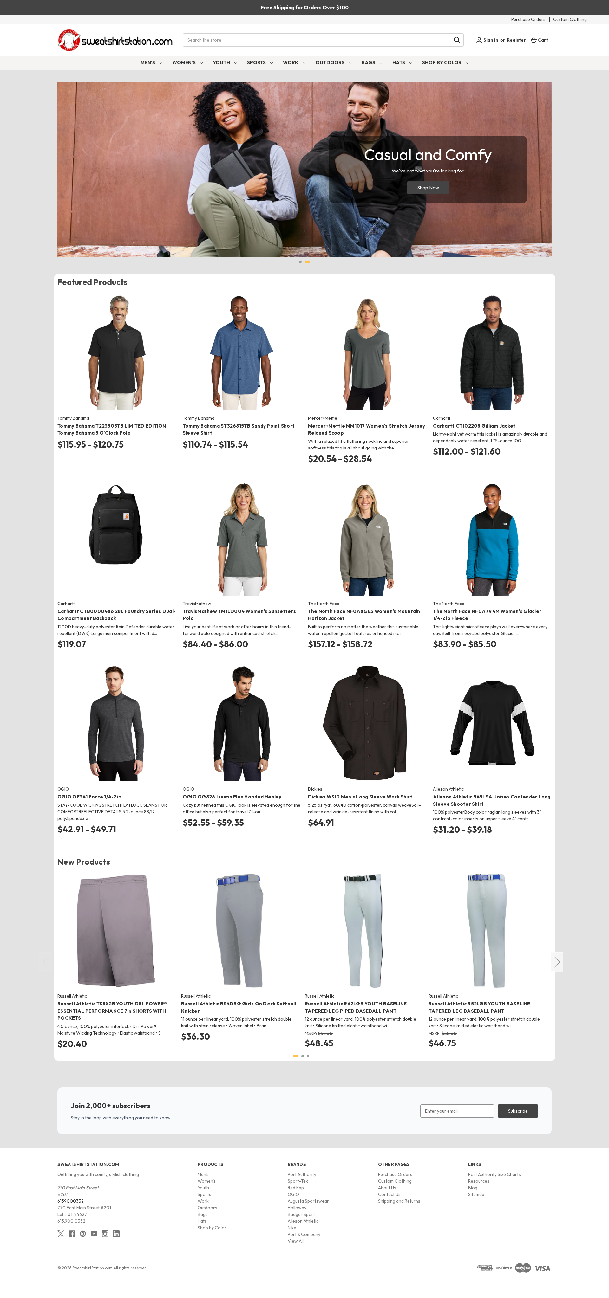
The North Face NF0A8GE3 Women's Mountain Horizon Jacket (364, 615)
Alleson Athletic (303, 1221)
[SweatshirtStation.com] (115, 40)
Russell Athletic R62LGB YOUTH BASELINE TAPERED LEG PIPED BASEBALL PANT (356, 1007)
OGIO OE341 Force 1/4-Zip (89, 797)
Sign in (490, 40)
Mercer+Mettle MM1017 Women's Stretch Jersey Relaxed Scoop (366, 429)
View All (296, 1241)
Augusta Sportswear (308, 1201)
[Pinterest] (83, 1233)
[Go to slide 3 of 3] (308, 1056)
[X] (60, 1233)
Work (291, 63)
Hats (399, 63)
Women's (184, 63)
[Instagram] (105, 1233)
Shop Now (428, 187)
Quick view (111, 346)
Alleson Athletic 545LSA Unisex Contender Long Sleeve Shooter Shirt (491, 800)
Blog (472, 1188)
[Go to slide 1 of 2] (300, 262)
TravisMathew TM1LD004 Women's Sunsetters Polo (239, 615)
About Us (387, 1188)
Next (557, 962)
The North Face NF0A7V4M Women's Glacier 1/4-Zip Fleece (487, 615)
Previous (45, 962)
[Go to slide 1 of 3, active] (295, 1056)
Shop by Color (442, 63)
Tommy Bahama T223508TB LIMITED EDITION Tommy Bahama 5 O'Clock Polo (111, 429)
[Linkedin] (116, 1233)
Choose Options (116, 357)
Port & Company (304, 1234)
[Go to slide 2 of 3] (302, 1056)
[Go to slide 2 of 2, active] (307, 262)
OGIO (293, 1194)
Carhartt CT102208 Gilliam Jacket (474, 426)
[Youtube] (94, 1233)
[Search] (457, 40)
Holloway (297, 1208)
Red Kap (296, 1188)
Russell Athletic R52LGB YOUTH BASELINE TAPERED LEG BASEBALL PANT (479, 1007)
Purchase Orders (528, 19)
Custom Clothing (570, 19)
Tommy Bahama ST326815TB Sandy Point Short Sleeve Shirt (239, 429)
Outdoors (330, 63)
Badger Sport (301, 1214)
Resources (478, 1181)
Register (516, 40)
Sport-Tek (298, 1181)
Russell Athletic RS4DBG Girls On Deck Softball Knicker (238, 1007)
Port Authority (302, 1174)
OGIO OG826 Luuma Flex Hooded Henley (232, 797)
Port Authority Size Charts (494, 1174)
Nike (292, 1227)
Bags (369, 63)
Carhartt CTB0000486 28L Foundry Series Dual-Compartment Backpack (116, 615)
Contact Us (389, 1194)
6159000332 (70, 1201)
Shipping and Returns (399, 1201)
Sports (257, 63)
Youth (222, 63)
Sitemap (476, 1194)
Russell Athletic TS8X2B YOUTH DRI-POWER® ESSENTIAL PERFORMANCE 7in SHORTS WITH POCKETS (112, 1011)
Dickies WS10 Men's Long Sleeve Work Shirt (360, 797)
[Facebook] (72, 1233)
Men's (148, 63)
